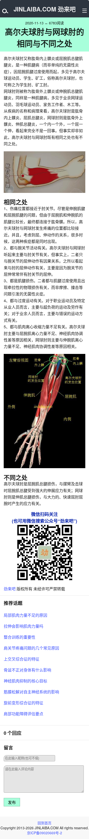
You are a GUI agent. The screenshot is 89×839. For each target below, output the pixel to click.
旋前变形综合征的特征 (23, 703)
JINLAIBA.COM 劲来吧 (45, 9)
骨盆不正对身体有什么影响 (27, 670)
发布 (12, 802)
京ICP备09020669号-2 (44, 832)
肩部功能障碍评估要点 (23, 714)
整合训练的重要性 (19, 637)
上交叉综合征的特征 (21, 659)
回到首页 (44, 822)
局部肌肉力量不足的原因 (25, 615)
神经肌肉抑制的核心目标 (25, 681)
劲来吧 (10, 589)
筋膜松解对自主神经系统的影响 (31, 692)
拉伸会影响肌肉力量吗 (23, 626)
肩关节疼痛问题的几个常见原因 (31, 648)
